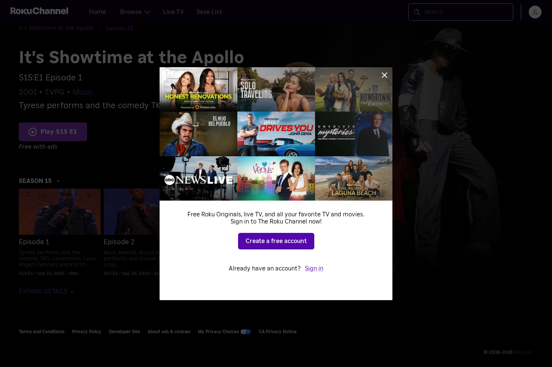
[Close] (385, 75)
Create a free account (276, 241)
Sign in (314, 269)
